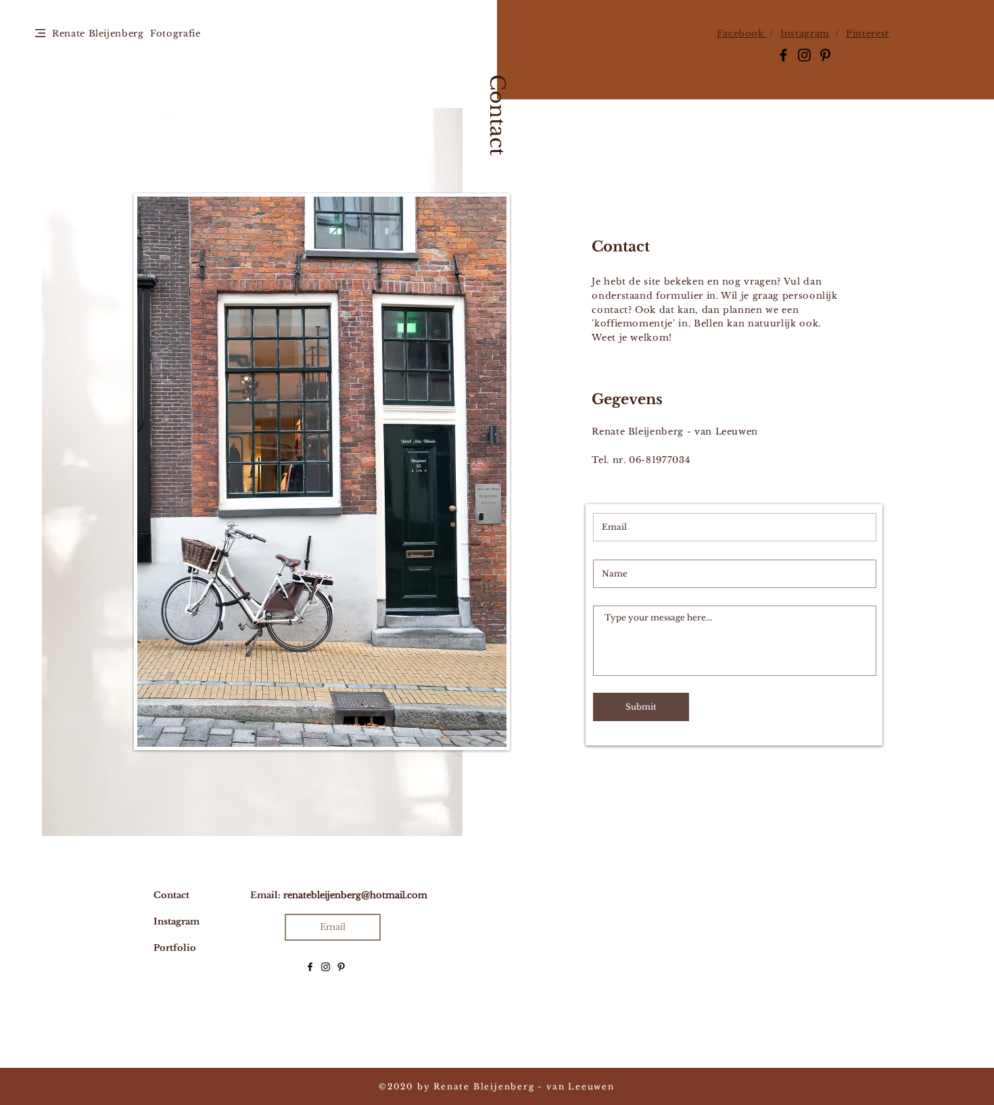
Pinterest (867, 33)
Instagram (805, 33)
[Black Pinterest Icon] (825, 55)
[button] (40, 33)
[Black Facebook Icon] (783, 55)
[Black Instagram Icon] (804, 55)
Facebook (742, 33)
